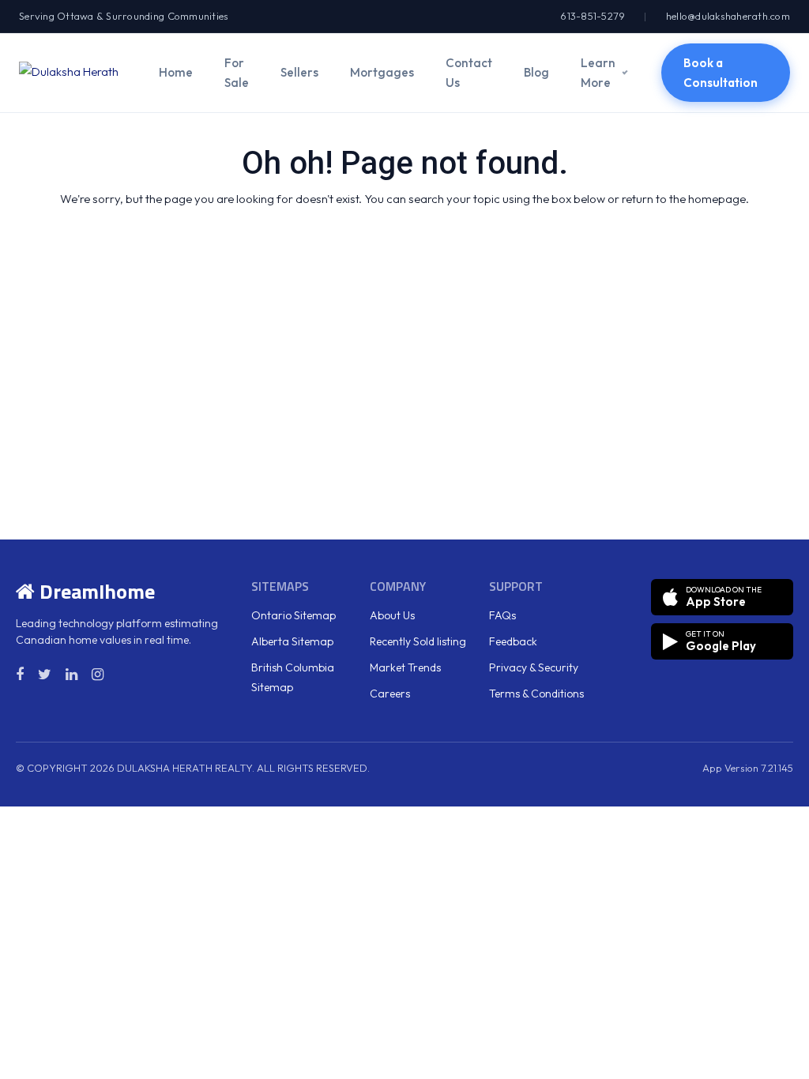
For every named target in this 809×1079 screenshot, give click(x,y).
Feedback (513, 641)
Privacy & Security (533, 667)
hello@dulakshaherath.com (728, 15)
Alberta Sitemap (292, 641)
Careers (390, 693)
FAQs (502, 615)
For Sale (236, 72)
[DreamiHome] (73, 73)
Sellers (299, 72)
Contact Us (469, 72)
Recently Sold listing (418, 641)
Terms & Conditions (536, 693)
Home (176, 72)
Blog (536, 72)
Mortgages (382, 72)
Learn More (598, 72)
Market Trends (405, 667)
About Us (392, 615)
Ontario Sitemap (293, 615)
